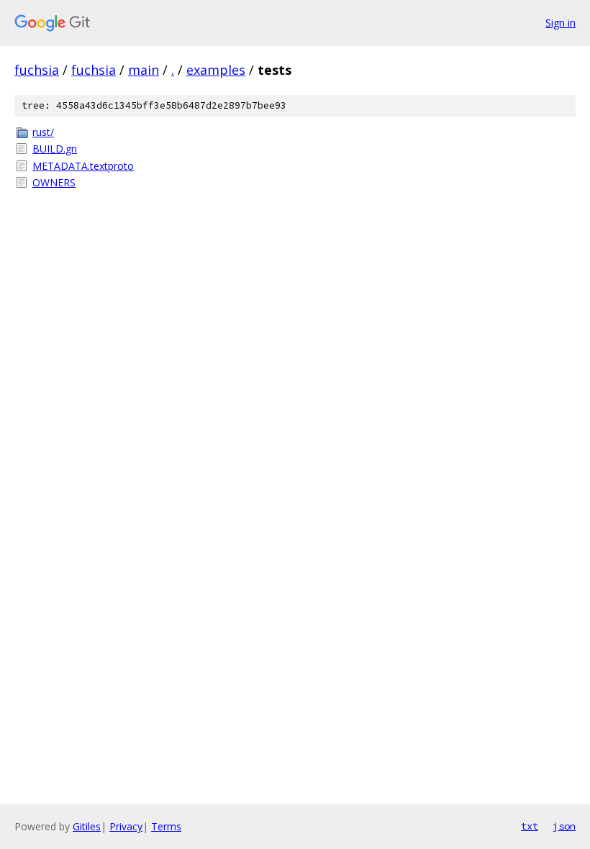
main (143, 69)
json (564, 826)
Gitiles (87, 826)
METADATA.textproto (83, 166)
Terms (166, 826)
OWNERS (54, 182)
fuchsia (36, 69)
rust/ (43, 132)
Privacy (125, 826)
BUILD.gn (54, 148)
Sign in (560, 22)
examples (215, 69)
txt (529, 826)
